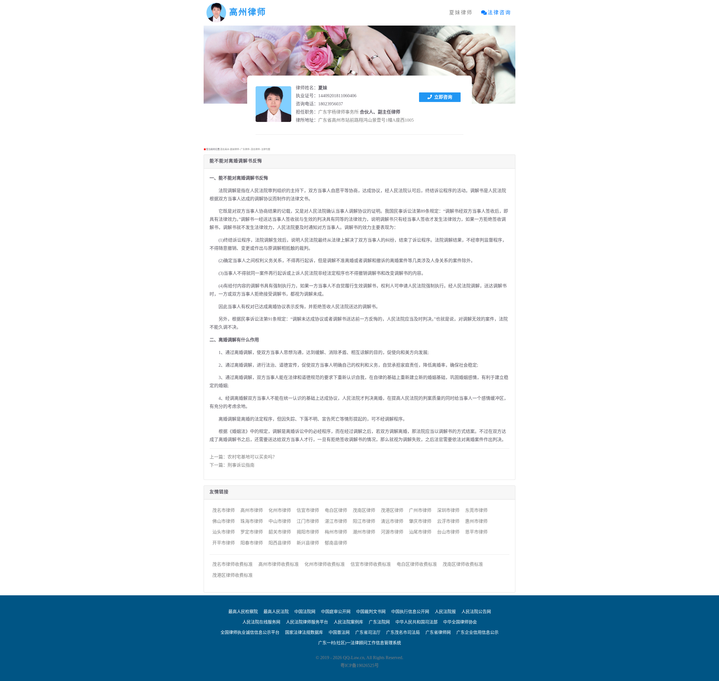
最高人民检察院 (243, 611)
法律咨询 (499, 12)
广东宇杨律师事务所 (338, 112)
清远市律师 (392, 521)
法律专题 (265, 149)
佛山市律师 (223, 521)
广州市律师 (420, 510)
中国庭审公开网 (336, 611)
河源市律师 (392, 532)
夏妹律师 (461, 12)
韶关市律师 (280, 532)
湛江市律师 (336, 521)
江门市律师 (308, 521)
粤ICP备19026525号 (359, 665)
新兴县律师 (308, 543)
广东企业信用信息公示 (477, 632)
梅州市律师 (336, 532)
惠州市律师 (476, 521)
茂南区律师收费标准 (463, 564)
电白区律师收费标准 (417, 564)
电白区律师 (336, 510)
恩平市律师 (476, 532)
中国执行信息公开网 (410, 611)
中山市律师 (280, 521)
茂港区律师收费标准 (232, 575)
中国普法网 (339, 632)
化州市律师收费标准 (324, 564)
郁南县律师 (336, 543)
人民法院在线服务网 (261, 622)
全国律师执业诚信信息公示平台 (249, 632)
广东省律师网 (438, 632)
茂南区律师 (364, 510)
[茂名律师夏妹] (273, 104)
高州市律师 (251, 510)
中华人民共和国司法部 (416, 622)
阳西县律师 (280, 543)
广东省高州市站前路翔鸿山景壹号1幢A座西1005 (366, 120)
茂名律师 (255, 149)
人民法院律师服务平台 (307, 622)
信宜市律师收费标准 (371, 564)
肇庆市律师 (420, 521)
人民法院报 (445, 611)
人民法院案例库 (348, 622)
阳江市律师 (364, 521)
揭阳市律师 (308, 532)
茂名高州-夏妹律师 (229, 149)
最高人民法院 (276, 611)
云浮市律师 (448, 521)
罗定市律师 (251, 532)
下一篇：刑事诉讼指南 (232, 465)
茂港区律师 (392, 510)
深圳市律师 (448, 510)
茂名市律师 (223, 510)
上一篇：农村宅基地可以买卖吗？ (243, 457)
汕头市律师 (223, 532)
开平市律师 (223, 543)
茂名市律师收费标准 (232, 564)
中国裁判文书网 (371, 611)
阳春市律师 (251, 543)
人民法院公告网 (476, 611)
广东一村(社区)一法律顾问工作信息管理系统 (359, 643)
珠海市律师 (251, 521)
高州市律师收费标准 (278, 564)
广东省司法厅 (368, 632)
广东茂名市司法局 (403, 632)
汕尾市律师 (420, 532)
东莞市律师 (476, 510)
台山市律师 (448, 532)
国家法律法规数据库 (304, 632)
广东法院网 (379, 622)
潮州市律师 (364, 532)
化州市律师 (280, 510)
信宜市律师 (308, 510)
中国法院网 (304, 611)
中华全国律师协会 (460, 622)
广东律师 (244, 149)
